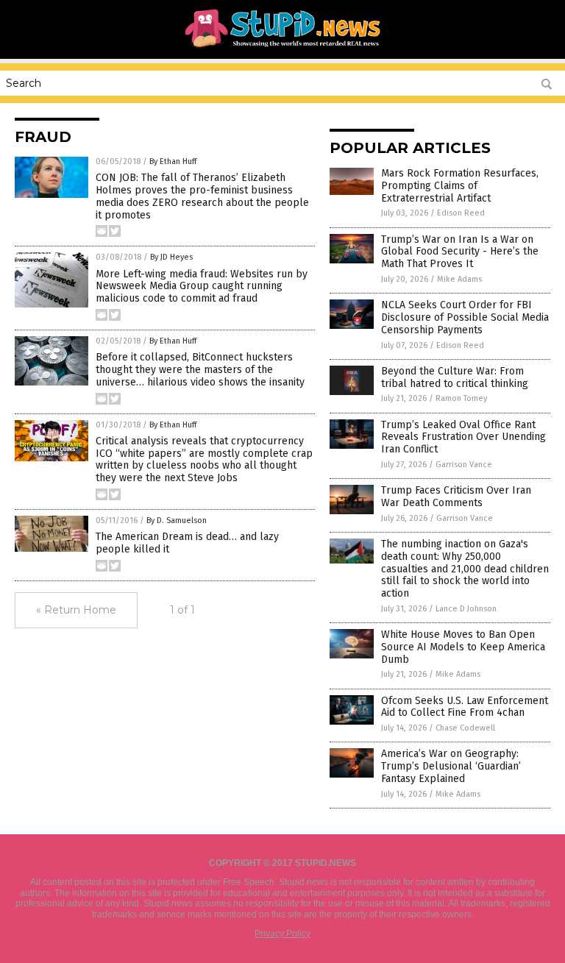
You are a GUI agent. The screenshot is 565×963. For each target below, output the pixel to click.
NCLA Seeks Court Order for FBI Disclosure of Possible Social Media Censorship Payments (465, 317)
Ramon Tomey (461, 398)
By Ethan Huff (172, 161)
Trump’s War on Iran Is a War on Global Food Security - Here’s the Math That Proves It (460, 252)
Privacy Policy (282, 933)
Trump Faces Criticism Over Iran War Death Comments (456, 496)
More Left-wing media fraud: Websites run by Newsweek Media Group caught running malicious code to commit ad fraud (202, 286)
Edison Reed (461, 213)
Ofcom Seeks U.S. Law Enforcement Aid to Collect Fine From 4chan (464, 706)
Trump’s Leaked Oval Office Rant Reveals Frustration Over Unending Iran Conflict (463, 437)
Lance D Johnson (466, 609)
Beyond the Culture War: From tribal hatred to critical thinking (454, 377)
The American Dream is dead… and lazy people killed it (187, 542)
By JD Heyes (171, 257)
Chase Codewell (465, 728)
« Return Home (76, 609)
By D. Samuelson (176, 520)
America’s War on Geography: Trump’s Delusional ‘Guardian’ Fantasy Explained (451, 766)
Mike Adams (459, 279)
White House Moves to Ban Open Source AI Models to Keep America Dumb (463, 647)
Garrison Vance (464, 464)
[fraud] (283, 48)
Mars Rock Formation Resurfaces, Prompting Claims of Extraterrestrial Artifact (460, 186)
